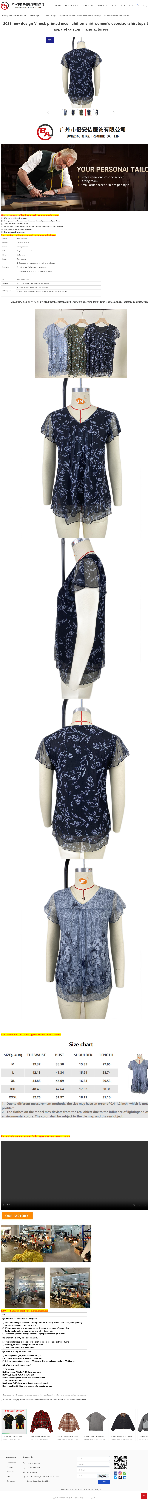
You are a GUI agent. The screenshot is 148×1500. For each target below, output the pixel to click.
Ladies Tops (34, 16)
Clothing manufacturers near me (14, 16)
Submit (104, 1482)
